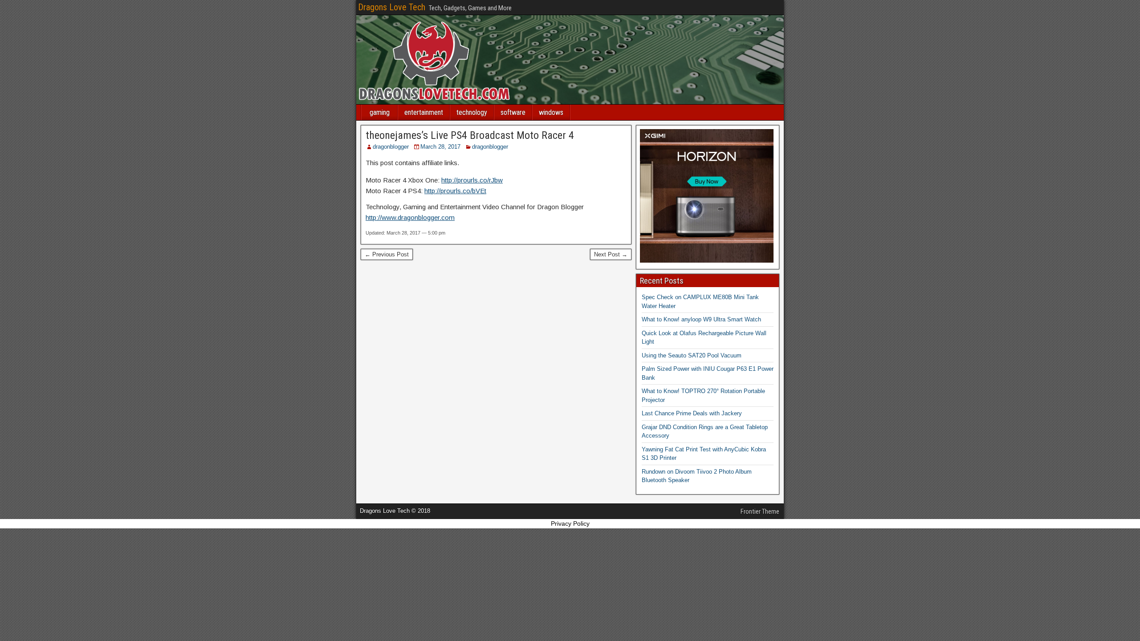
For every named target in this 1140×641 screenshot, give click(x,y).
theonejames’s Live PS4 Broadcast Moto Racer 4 (470, 135)
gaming (380, 112)
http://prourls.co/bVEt (455, 191)
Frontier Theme (760, 511)
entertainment (423, 112)
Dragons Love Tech (391, 7)
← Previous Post (387, 254)
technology (471, 112)
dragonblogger (391, 146)
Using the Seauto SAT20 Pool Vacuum (691, 355)
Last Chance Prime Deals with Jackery (692, 413)
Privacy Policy (570, 523)
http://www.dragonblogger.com (410, 217)
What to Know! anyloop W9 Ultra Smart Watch (701, 319)
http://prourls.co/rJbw (472, 180)
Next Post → (610, 254)
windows (551, 112)
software (513, 112)
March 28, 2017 (440, 146)
